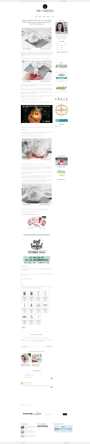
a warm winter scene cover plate (29, 339)
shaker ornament (40, 341)
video (24, 95)
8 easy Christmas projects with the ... (36, 365)
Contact (48, 16)
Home (36, 16)
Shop (52, 16)
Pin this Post (47, 337)
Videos (40, 16)
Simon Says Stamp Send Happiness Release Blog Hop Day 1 (30, 432)
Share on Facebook (28, 337)
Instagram (57, 45)
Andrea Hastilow (28, 382)
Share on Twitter (38, 337)
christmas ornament (44, 339)
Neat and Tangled (34, 341)
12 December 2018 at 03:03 (29, 375)
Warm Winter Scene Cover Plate (43, 209)
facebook (61, 45)
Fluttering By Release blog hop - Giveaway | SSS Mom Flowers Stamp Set (30, 427)
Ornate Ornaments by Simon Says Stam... (25, 365)
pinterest (65, 45)
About (44, 16)
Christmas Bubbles (38, 339)
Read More (64, 38)
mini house (50, 339)
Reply (51, 378)
